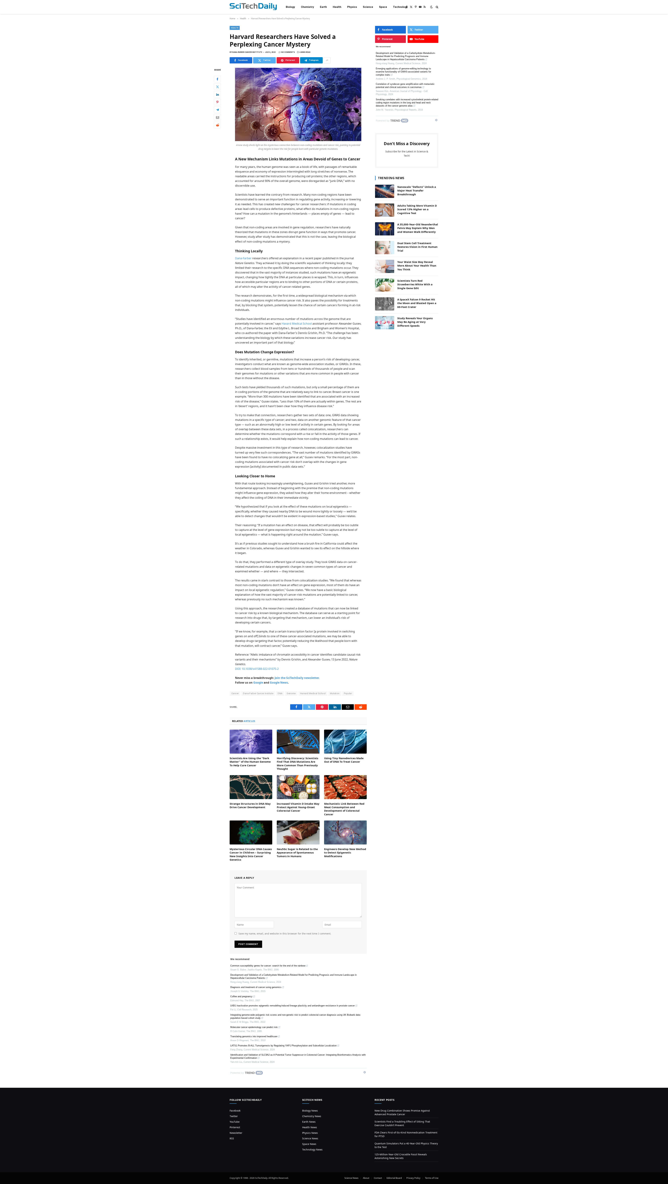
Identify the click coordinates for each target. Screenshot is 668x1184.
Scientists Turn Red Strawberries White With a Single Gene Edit (414, 284)
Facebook (235, 1110)
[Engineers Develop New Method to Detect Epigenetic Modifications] (345, 832)
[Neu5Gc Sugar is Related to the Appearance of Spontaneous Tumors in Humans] (298, 832)
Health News (309, 1127)
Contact (378, 1177)
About (366, 1177)
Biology (290, 7)
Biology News (310, 1110)
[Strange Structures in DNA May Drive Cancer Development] (251, 787)
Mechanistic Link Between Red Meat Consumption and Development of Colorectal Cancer (344, 809)
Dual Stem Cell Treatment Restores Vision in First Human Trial (417, 246)
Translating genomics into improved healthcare (253, 1036)
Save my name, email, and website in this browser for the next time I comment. (284, 933)
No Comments (288, 52)
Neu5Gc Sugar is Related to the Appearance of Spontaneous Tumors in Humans (297, 852)
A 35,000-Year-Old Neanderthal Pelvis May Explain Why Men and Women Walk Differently (417, 228)
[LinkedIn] (217, 94)
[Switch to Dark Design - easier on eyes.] (431, 7)
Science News (310, 1138)
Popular (348, 693)
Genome (291, 693)
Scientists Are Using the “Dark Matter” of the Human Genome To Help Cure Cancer (250, 761)
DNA (280, 693)
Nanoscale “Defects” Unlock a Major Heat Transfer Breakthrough (416, 190)
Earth (323, 7)
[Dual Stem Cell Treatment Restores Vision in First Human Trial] (384, 247)
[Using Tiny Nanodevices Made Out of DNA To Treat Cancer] (345, 742)
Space (383, 7)
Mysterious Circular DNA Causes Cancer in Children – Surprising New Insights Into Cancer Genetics (251, 854)
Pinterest (235, 1127)
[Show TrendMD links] (364, 1072)
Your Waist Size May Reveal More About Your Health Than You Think (416, 265)
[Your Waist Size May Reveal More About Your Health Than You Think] (384, 266)
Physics (352, 7)
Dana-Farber (243, 258)
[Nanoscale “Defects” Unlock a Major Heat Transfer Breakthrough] (384, 191)
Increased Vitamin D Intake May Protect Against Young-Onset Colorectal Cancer (298, 807)
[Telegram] (217, 110)
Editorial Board (394, 1177)
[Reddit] (217, 125)
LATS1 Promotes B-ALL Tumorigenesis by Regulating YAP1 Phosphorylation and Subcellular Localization (283, 1045)
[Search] (436, 7)
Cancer (235, 693)
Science (368, 7)
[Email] (217, 117)
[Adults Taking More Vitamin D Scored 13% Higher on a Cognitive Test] (384, 210)
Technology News (312, 1149)
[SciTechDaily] (253, 7)
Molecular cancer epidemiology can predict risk (254, 1027)
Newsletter (236, 1132)
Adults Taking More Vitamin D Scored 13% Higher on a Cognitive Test (417, 209)
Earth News (309, 1121)
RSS (232, 1138)
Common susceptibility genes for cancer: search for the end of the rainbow (267, 965)
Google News (279, 682)
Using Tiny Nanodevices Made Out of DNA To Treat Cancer (344, 759)
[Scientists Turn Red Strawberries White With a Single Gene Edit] (384, 285)
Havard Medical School (297, 323)
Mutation (334, 693)
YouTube (235, 1121)
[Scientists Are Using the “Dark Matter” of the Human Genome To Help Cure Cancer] (251, 742)
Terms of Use (431, 1177)
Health (337, 7)
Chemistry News (311, 1116)
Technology (400, 7)
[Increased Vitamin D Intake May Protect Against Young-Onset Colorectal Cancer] (298, 787)
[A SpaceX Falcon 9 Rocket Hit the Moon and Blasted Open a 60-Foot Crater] (384, 304)
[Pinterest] (217, 102)
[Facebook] (217, 79)
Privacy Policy (413, 1177)
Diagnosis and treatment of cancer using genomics (255, 987)
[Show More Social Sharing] (327, 60)
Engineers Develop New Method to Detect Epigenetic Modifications (345, 852)
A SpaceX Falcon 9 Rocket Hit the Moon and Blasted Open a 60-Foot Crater (416, 303)
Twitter (234, 1116)
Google (258, 682)
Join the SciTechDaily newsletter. (297, 678)
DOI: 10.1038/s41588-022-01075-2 (257, 669)
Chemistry (307, 7)
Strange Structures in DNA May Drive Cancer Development (250, 805)
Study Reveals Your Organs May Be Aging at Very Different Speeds (415, 321)
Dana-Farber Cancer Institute (258, 693)
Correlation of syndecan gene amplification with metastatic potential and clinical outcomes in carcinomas (405, 85)
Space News (309, 1144)
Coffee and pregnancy (241, 996)
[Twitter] (217, 87)
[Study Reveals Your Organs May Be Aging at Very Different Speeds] (384, 322)
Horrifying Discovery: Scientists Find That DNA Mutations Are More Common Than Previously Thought (297, 763)
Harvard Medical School (313, 693)
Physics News (310, 1132)
